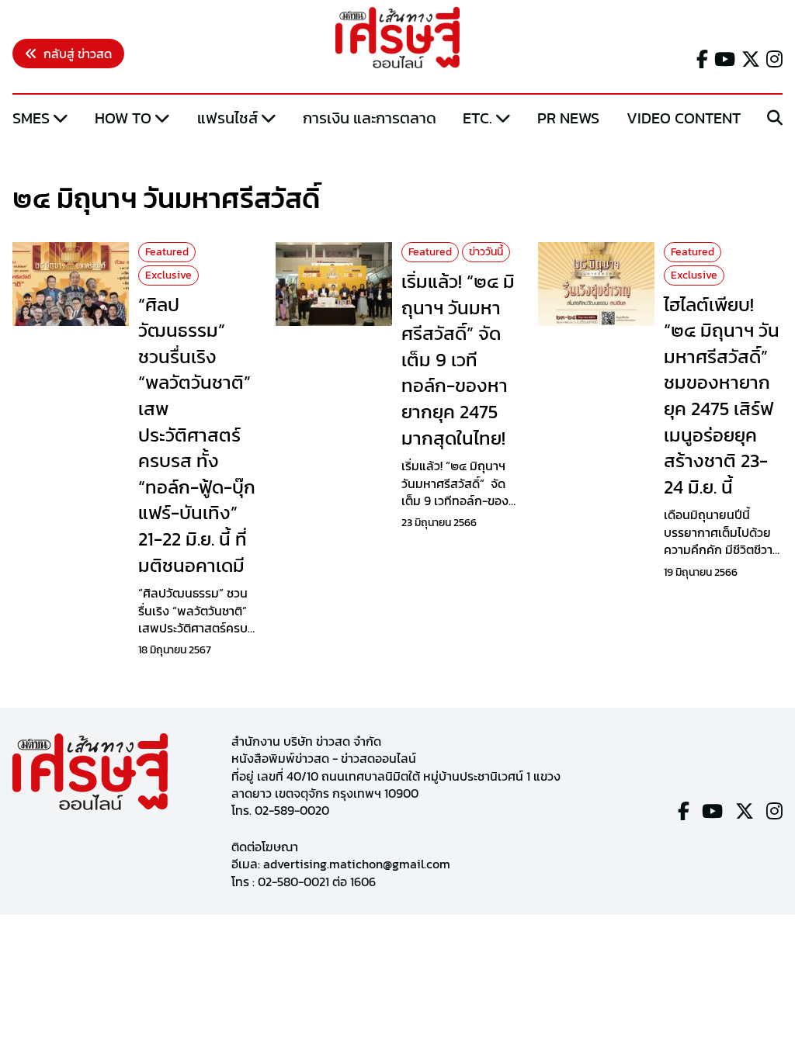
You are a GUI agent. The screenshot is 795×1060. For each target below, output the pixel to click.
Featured (167, 252)
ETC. (477, 118)
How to (123, 118)
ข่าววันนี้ (486, 252)
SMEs (31, 118)
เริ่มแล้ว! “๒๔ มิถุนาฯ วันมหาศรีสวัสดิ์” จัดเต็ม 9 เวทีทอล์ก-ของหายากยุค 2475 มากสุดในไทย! (458, 360)
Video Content (684, 118)
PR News (568, 118)
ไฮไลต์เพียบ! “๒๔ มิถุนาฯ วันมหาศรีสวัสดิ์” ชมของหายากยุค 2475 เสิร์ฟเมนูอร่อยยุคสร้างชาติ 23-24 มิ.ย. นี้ (721, 396)
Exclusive (168, 275)
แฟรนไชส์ (227, 118)
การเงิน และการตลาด (369, 118)
